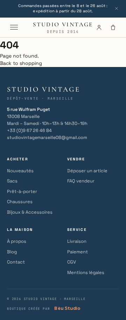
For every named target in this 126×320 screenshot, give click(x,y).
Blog (12, 252)
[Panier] (113, 27)
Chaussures (20, 202)
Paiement (77, 252)
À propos (16, 241)
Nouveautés (20, 171)
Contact (16, 262)
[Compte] (99, 27)
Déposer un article (87, 171)
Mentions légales (85, 272)
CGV (71, 262)
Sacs (12, 181)
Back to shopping (21, 63)
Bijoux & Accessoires (29, 212)
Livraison (76, 241)
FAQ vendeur (80, 181)
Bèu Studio (67, 308)
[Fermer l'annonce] (116, 8)
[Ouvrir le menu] (14, 27)
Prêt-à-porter (22, 191)
